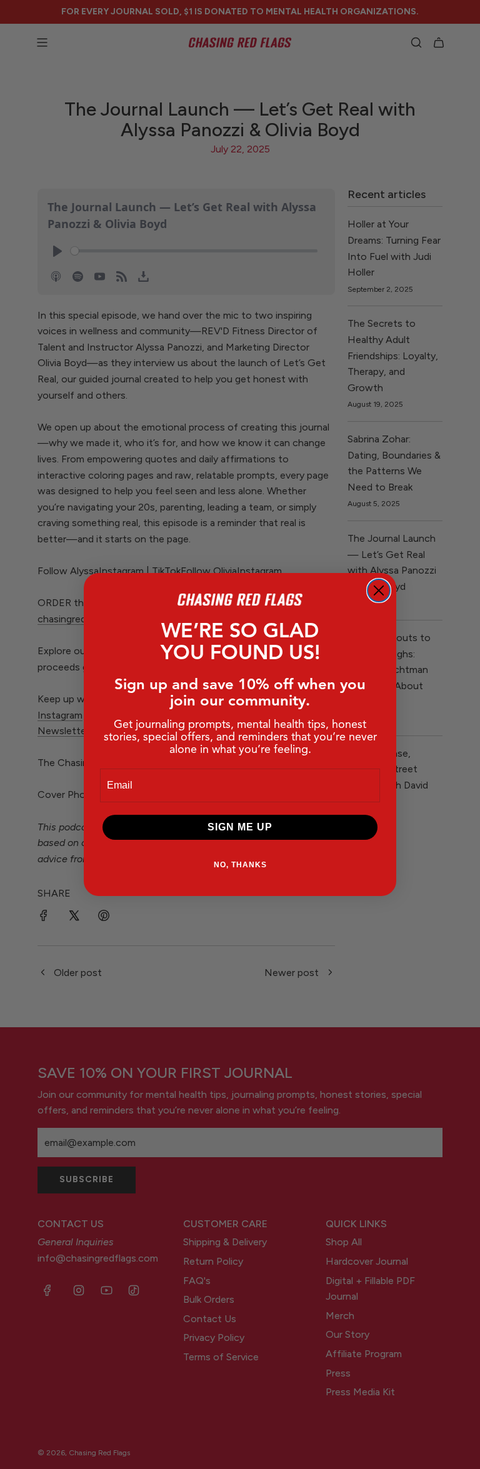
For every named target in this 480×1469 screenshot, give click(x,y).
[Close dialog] (379, 590)
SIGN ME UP (240, 827)
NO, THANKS (240, 864)
